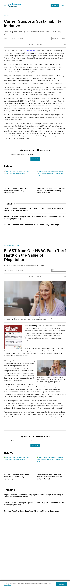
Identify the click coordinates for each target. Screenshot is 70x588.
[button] (5, 5)
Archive (6, 16)
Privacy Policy (7, 585)
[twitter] (35, 44)
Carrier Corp (30, 51)
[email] (41, 44)
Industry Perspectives (11, 245)
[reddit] (38, 44)
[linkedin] (32, 44)
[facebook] (29, 44)
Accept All (61, 584)
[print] (65, 44)
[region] (35, 584)
